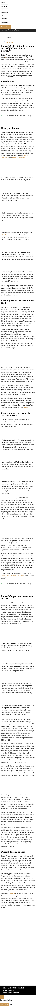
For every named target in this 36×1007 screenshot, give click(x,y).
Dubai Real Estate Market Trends (12, 576)
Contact (16, 962)
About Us (4, 19)
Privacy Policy (18, 957)
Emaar (12, 893)
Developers (4, 12)
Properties (4, 6)
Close (12, 1005)
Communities (18, 955)
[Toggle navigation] (32, 30)
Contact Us (4, 22)
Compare (4, 1004)
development (6, 235)
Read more (14, 947)
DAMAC (26, 407)
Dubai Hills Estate (18, 158)
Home (3, 2)
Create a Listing (5, 27)
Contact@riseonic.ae (18, 987)
